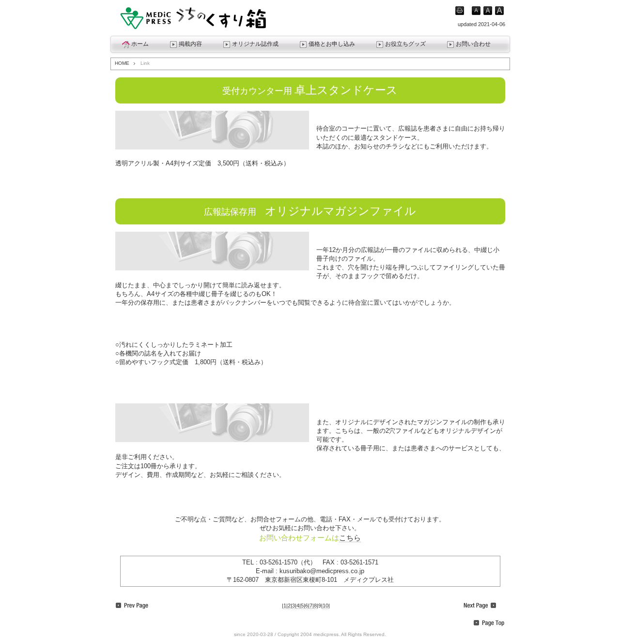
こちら (350, 537)
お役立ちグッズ (405, 44)
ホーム (140, 44)
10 (325, 605)
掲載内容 (190, 44)
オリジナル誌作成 (255, 44)
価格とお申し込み (332, 44)
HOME (122, 63)
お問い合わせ (473, 44)
